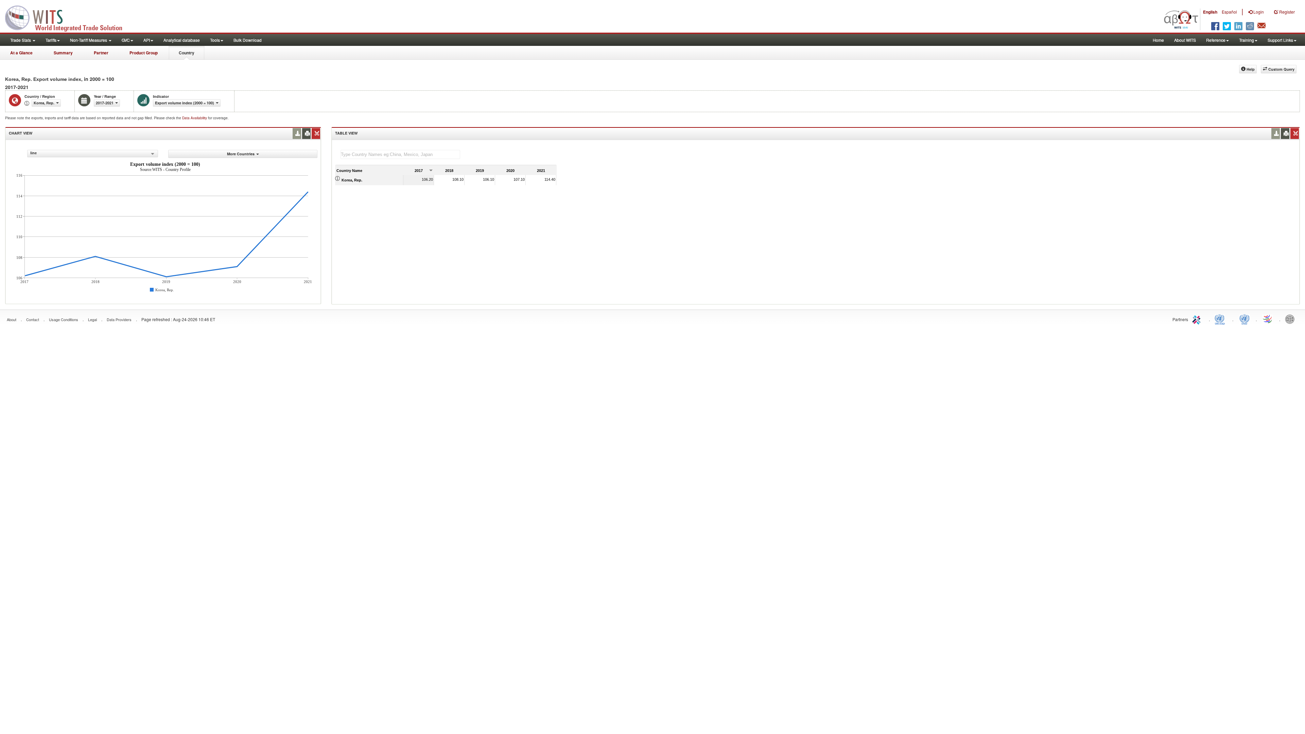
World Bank (1291, 319)
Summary (63, 53)
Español (1229, 12)
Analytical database (181, 40)
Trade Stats (21, 40)
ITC (1197, 319)
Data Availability (195, 118)
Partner (101, 53)
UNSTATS (1244, 319)
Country (186, 53)
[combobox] (92, 153)
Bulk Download (247, 40)
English (1210, 12)
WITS (68, 17)
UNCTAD (1221, 319)
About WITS (1185, 40)
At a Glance (21, 53)
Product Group (143, 53)
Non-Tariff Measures (89, 40)
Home (1158, 40)
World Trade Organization (1268, 319)
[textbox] (400, 154)
